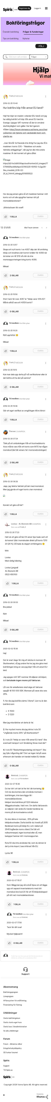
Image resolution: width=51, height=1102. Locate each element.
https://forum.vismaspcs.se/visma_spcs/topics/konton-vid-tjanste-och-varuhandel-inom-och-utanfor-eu (25, 133)
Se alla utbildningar (10, 1031)
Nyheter (26, 38)
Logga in (37, 8)
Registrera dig (24, 8)
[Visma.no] (10, 10)
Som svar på (18, 527)
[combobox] (25, 56)
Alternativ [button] (41, 47)
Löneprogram (8, 996)
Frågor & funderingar (33, 32)
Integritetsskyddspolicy (12, 1048)
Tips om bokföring (10, 38)
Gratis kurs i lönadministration (15, 1026)
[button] (46, 96)
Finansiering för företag (12, 1005)
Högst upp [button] (4, 1095)
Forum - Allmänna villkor (12, 1044)
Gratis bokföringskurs (11, 1018)
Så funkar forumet (10, 1052)
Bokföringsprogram (10, 992)
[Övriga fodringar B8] (46, 227)
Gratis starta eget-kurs (12, 1022)
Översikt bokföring (11, 32)
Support (6, 1066)
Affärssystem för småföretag (14, 1000)
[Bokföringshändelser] (42, 227)
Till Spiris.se (8, 1070)
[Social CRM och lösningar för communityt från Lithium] (42, 1096)
